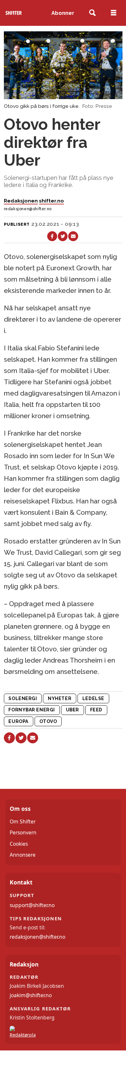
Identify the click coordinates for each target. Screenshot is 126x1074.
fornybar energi (31, 709)
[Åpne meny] (113, 13)
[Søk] (92, 13)
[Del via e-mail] (73, 236)
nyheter (59, 698)
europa (18, 721)
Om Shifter (23, 821)
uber (72, 709)
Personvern (23, 832)
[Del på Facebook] (52, 236)
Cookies (19, 843)
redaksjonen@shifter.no (37, 936)
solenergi (22, 698)
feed (96, 709)
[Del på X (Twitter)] (63, 236)
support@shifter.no (32, 905)
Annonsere (23, 854)
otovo (48, 721)
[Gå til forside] (13, 13)
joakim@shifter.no (31, 995)
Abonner (62, 13)
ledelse (93, 698)
